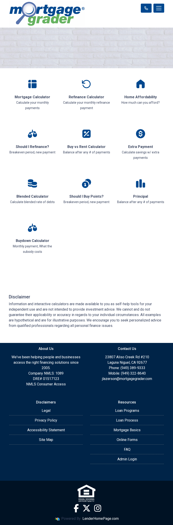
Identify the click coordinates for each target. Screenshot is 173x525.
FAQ (127, 449)
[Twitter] (86, 508)
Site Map (46, 440)
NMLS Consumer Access (46, 384)
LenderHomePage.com (100, 518)
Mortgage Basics (127, 430)
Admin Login (127, 459)
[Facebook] (76, 508)
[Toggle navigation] (158, 8)
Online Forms (127, 440)
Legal (46, 410)
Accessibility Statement (46, 430)
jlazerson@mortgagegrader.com (127, 379)
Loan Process (127, 420)
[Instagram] (97, 508)
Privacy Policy (46, 420)
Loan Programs (127, 410)
